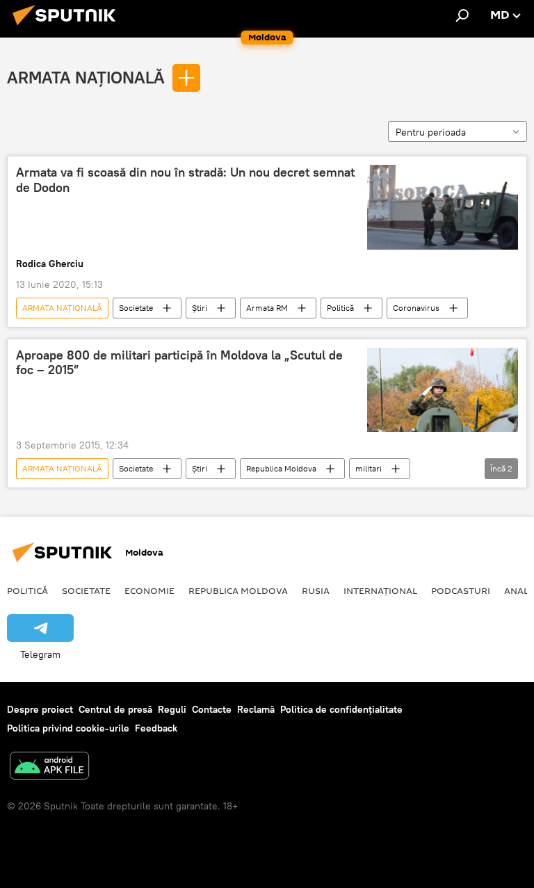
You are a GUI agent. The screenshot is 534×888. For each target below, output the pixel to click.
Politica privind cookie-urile (68, 728)
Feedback (156, 728)
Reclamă (256, 709)
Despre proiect (40, 709)
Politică (340, 307)
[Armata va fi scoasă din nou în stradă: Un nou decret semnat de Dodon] (442, 207)
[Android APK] (49, 767)
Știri (199, 307)
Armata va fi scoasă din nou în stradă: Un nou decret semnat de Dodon (185, 180)
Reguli (172, 709)
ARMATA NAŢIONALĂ (86, 77)
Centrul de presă (115, 709)
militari (368, 468)
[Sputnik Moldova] (68, 27)
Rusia (316, 590)
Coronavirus (416, 307)
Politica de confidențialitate (341, 709)
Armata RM (267, 307)
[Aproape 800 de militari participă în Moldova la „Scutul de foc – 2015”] (442, 390)
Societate (136, 307)
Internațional (380, 590)
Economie (149, 590)
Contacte (212, 709)
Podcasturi (460, 590)
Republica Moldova (281, 468)
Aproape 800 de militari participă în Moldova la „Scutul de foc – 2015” (179, 363)
